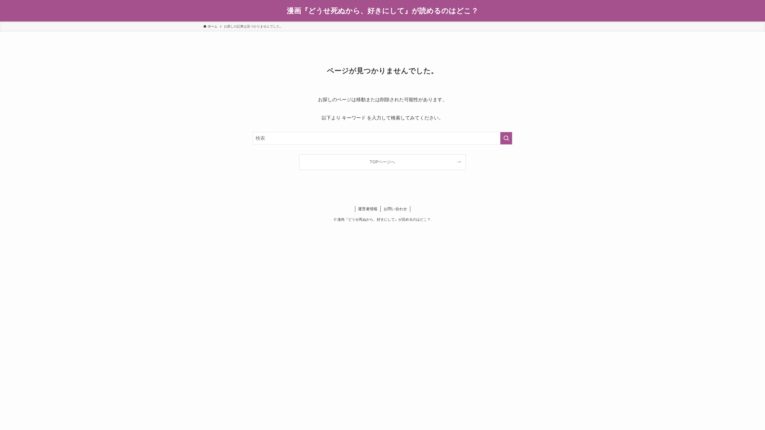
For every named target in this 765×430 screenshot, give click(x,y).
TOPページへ (382, 161)
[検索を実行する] (506, 138)
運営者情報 (367, 209)
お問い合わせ (395, 209)
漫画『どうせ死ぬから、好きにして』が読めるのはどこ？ (382, 10)
